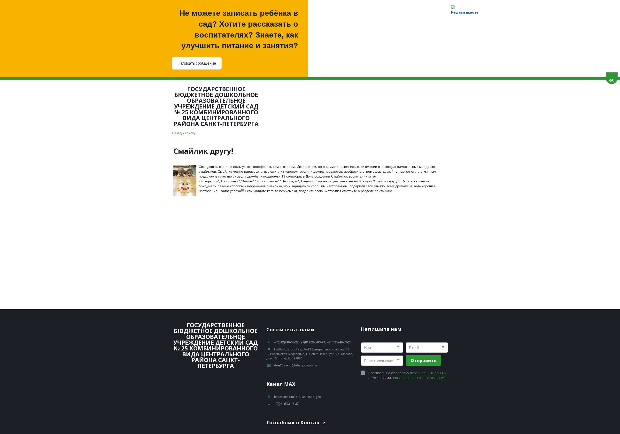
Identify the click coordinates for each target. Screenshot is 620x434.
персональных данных (428, 373)
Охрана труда (201, 104)
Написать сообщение (197, 63)
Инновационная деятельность (250, 104)
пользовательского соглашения (418, 377)
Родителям (98, 104)
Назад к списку (183, 132)
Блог (71, 104)
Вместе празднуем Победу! (378, 104)
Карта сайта (421, 104)
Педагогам (130, 104)
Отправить (423, 360)
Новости (49, 104)
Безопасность (165, 104)
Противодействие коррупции (316, 104)
